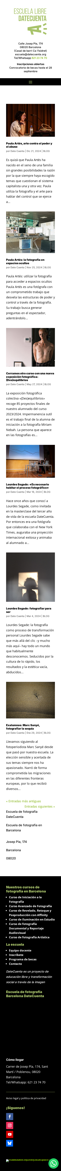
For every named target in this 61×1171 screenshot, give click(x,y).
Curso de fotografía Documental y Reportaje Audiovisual (26, 928)
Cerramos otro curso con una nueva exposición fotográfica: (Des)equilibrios (30, 377)
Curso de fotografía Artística (29, 937)
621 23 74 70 (39, 58)
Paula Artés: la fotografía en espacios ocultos (25, 261)
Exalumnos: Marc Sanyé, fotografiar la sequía (23, 726)
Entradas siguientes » (40, 806)
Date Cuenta (17, 151)
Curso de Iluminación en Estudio (32, 919)
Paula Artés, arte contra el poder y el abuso (29, 145)
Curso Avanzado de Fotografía (30, 906)
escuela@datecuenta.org (30, 54)
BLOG (46, 151)
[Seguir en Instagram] (9, 1125)
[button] (53, 1163)
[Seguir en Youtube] (9, 1134)
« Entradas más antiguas (23, 801)
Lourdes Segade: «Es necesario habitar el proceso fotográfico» (27, 486)
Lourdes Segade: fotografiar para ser (28, 610)
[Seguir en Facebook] (9, 1116)
